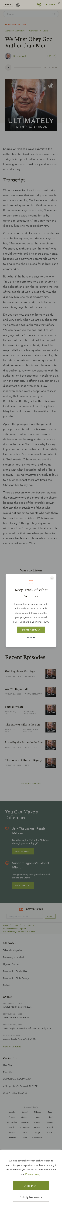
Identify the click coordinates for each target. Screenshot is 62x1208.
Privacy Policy (33, 1174)
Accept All (31, 1185)
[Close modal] (52, 578)
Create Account (31, 629)
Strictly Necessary (31, 1197)
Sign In (31, 637)
